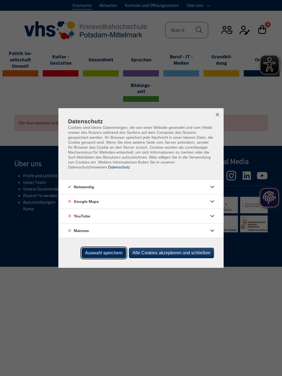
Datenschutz (119, 167)
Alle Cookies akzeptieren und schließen (171, 252)
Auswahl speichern (104, 252)
